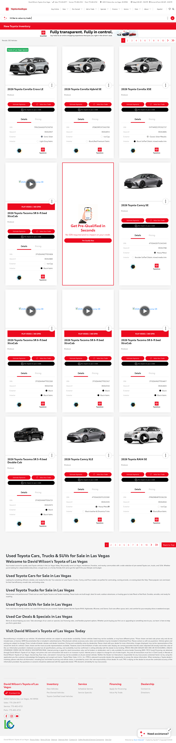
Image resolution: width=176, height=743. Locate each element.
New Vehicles (52, 688)
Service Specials (85, 692)
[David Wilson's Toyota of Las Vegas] (15, 8)
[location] (100, 2)
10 (163, 40)
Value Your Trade (45, 104)
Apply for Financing (118, 688)
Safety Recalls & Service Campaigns (91, 739)
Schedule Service (85, 688)
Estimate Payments (19, 104)
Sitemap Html (63, 739)
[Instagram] (11, 716)
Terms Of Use (45, 739)
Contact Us (14, 692)
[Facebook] (6, 716)
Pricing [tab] (38, 119)
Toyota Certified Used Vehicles (60, 696)
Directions (145, 692)
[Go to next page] (168, 40)
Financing (115, 684)
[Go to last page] (173, 40)
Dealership (147, 684)
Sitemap (54, 739)
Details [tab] (24, 119)
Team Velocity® (139, 740)
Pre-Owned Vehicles (55, 692)
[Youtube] (17, 716)
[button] (52, 85)
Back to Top (168, 544)
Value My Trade (116, 692)
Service (82, 684)
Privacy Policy (34, 739)
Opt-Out (108, 739)
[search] (173, 9)
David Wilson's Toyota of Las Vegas (16, 739)
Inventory (52, 684)
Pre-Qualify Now (88, 240)
